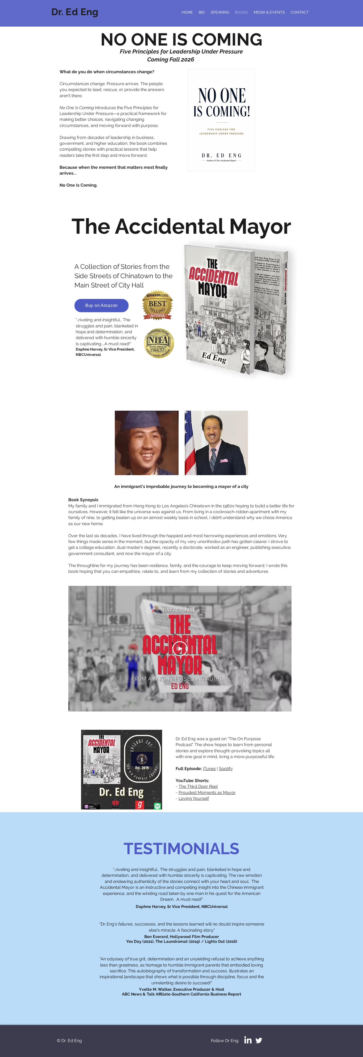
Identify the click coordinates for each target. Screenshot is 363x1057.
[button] (172, 469)
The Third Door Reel (198, 786)
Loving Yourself (194, 798)
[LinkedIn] (247, 1040)
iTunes (209, 768)
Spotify (226, 768)
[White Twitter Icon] (258, 1040)
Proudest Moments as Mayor (207, 792)
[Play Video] (179, 648)
